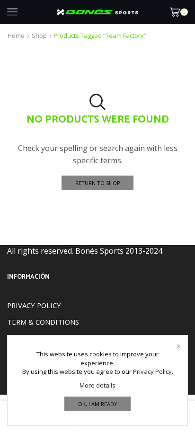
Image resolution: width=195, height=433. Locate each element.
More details (97, 385)
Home (16, 35)
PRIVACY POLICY (34, 305)
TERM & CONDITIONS (43, 322)
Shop (39, 35)
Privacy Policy (152, 371)
